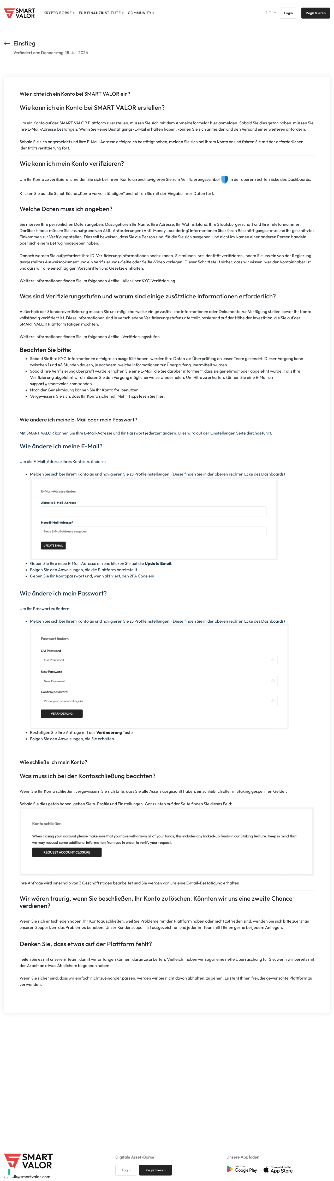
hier (214, 122)
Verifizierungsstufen (141, 336)
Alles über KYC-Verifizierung (148, 280)
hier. (160, 396)
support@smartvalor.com (53, 383)
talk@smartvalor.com (30, 1176)
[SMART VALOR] (19, 13)
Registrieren (316, 13)
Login (288, 13)
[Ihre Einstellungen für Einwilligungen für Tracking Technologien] (9, 1172)
